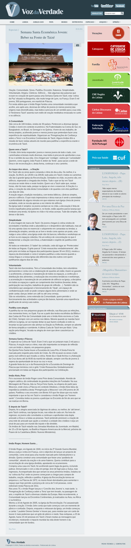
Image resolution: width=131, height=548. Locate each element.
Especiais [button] (90, 22)
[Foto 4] (48, 82)
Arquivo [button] (102, 22)
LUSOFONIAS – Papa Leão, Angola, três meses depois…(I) (113, 238)
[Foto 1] (34, 82)
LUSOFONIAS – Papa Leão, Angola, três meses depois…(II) (113, 177)
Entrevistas (77, 22)
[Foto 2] (38, 82)
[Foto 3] (43, 82)
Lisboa (25, 22)
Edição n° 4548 (116, 313)
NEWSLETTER (97, 13)
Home (12, 22)
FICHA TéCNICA (107, 544)
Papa (51, 22)
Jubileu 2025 (38, 22)
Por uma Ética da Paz (113, 206)
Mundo (64, 22)
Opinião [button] (116, 22)
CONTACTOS (120, 544)
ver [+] (104, 199)
